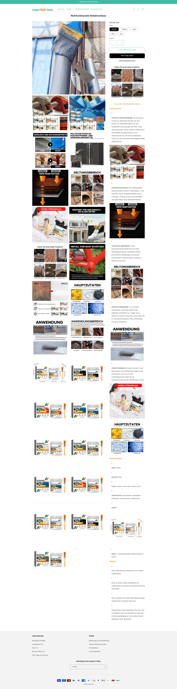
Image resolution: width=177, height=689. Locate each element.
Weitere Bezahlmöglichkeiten (127, 60)
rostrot (114, 29)
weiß (134, 29)
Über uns (35, 648)
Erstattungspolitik (94, 651)
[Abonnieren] (104, 667)
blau (113, 34)
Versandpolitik (93, 648)
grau (121, 34)
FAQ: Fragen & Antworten (40, 655)
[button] (70, 9)
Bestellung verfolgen (38, 641)
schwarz (124, 29)
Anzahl (111, 38)
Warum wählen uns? (38, 651)
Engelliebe (91, 684)
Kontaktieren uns (37, 644)
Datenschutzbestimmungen (97, 644)
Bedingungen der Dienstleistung (99, 641)
